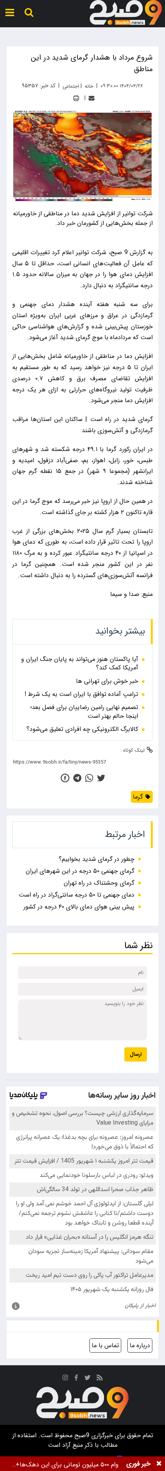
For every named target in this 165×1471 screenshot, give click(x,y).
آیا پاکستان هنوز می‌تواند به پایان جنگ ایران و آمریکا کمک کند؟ (79, 663)
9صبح (81, 1435)
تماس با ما (105, 1345)
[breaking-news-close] (158, 1463)
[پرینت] (76, 98)
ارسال (136, 1054)
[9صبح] (126, 12)
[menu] (9, 12)
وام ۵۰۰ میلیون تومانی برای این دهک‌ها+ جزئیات (67, 1464)
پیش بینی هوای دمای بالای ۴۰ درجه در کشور (78, 907)
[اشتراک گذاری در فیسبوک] (65, 778)
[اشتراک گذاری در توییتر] (101, 778)
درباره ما (140, 1345)
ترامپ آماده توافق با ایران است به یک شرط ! (81, 694)
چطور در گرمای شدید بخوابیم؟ (96, 859)
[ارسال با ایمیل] (91, 98)
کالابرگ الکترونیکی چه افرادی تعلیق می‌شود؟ (82, 729)
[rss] (100, 1379)
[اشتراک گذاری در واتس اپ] (89, 778)
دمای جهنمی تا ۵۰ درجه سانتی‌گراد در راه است (76, 895)
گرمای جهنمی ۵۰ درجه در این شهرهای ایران (80, 871)
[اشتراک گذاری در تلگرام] (77, 778)
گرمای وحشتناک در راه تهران (99, 883)
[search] (29, 12)
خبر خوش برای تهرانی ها (107, 681)
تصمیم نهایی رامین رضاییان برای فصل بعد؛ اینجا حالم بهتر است (84, 712)
